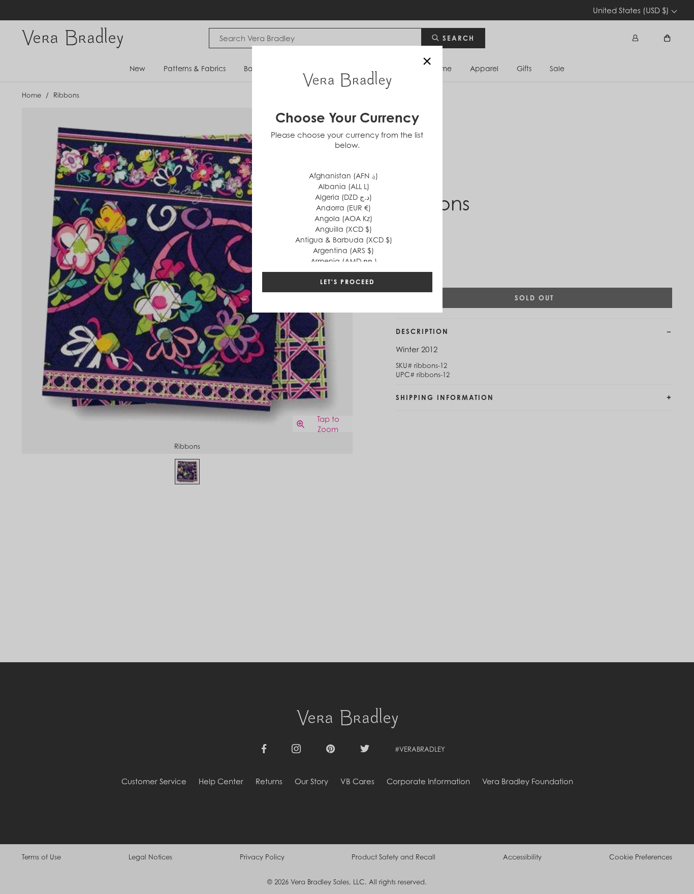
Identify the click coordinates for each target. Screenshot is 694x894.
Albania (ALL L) (343, 186)
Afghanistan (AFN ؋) (343, 175)
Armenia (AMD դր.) (343, 261)
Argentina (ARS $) (343, 250)
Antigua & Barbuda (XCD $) (343, 239)
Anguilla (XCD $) (343, 229)
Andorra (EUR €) (343, 207)
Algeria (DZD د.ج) (343, 197)
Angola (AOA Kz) (343, 218)
